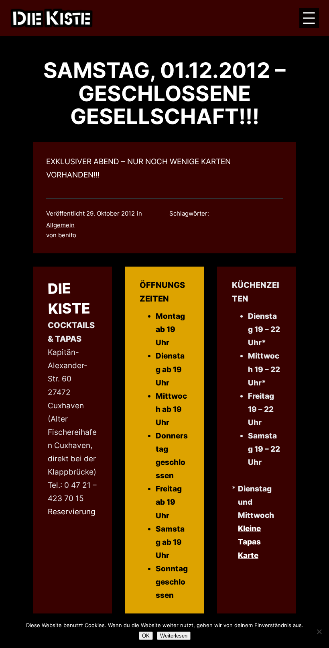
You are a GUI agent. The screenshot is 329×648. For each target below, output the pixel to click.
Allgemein (60, 225)
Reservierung (71, 511)
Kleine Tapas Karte (249, 542)
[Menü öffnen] (309, 18)
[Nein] (319, 632)
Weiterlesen (173, 636)
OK (146, 636)
